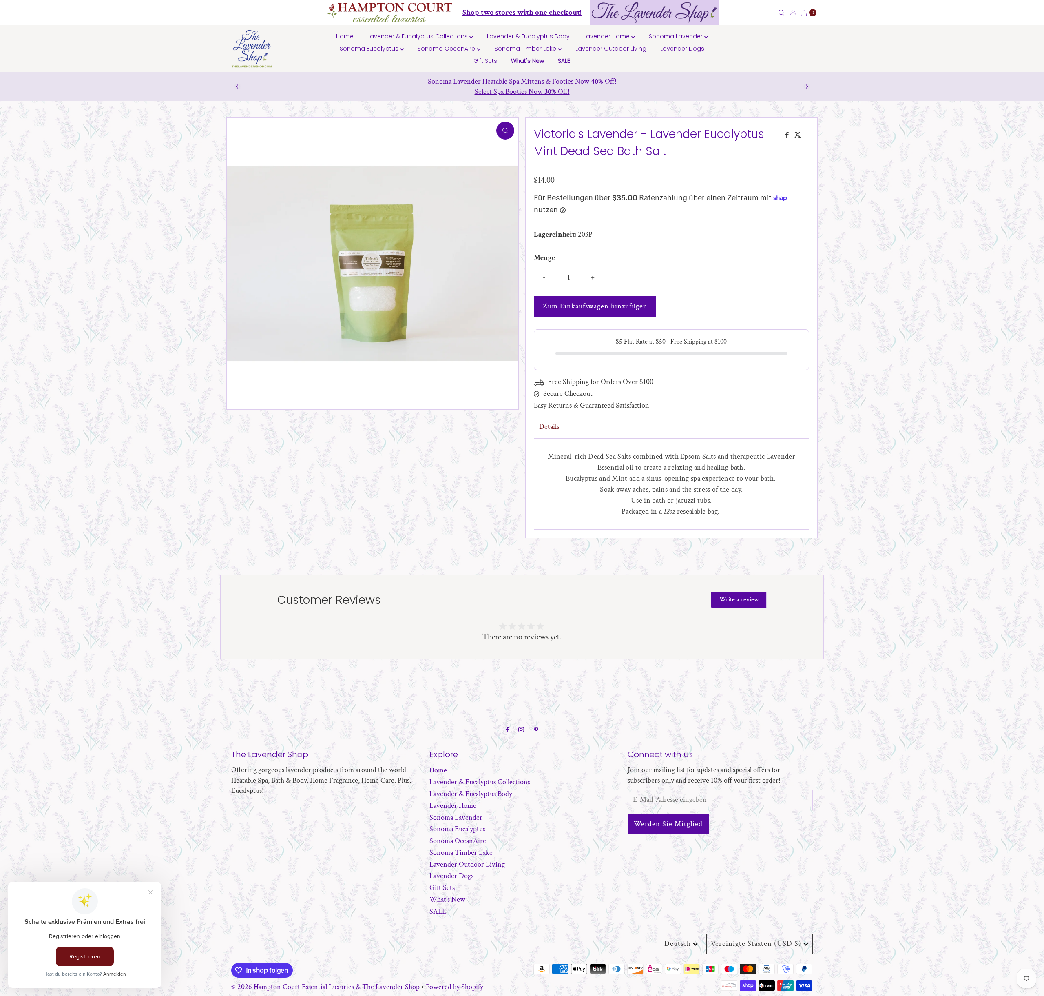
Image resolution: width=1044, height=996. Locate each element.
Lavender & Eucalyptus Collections (418, 36)
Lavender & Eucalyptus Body (528, 36)
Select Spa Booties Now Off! (522, 91)
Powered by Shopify (454, 987)
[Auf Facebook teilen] (787, 135)
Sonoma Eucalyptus (370, 48)
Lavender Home (607, 36)
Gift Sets (485, 61)
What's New (527, 61)
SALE (564, 61)
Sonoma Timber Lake (526, 48)
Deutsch (677, 943)
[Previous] (237, 86)
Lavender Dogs (682, 48)
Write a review (739, 599)
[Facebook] (507, 730)
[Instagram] (521, 730)
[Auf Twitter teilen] (797, 135)
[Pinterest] (536, 730)
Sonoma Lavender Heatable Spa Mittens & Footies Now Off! (522, 81)
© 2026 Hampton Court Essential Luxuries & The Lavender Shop (325, 987)
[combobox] (756, 12)
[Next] (807, 86)
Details (549, 426)
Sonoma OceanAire (447, 48)
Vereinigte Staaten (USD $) (756, 943)
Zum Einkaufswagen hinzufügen (595, 306)
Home (345, 36)
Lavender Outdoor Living (610, 48)
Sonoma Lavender (676, 36)
